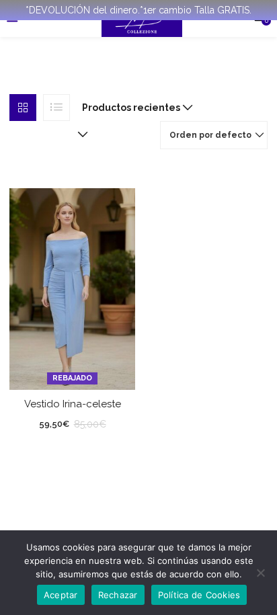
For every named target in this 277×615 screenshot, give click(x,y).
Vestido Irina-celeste (72, 404)
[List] (56, 107)
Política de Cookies (199, 594)
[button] (134, 107)
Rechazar (118, 594)
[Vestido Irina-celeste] (72, 287)
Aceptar (61, 594)
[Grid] (22, 107)
